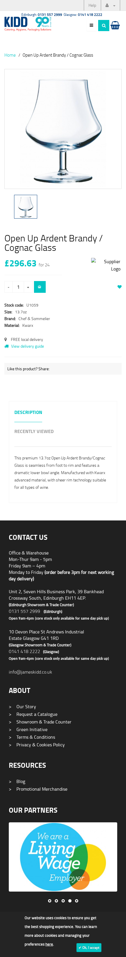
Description (28, 412)
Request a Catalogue (33, 714)
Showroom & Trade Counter (40, 721)
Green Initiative (28, 729)
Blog (17, 781)
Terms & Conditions (32, 737)
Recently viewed (34, 431)
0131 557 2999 (24, 611)
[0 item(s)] (115, 31)
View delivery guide (27, 346)
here (49, 944)
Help (92, 5)
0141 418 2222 (24, 651)
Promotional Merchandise (38, 789)
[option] (63, 132)
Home (10, 55)
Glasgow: (83, 14)
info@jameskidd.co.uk (30, 672)
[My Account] (110, 5)
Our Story (22, 706)
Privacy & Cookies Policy (37, 744)
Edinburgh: (41, 14)
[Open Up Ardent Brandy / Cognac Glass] (63, 129)
